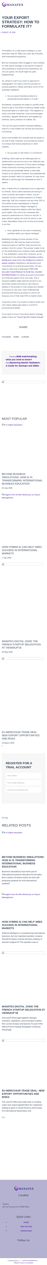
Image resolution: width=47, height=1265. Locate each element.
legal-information (29, 1260)
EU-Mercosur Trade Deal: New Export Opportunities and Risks (21, 735)
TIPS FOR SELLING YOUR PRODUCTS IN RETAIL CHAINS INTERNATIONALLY (22, 272)
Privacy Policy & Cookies (23, 1263)
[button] (6, 335)
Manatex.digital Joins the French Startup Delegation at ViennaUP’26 (21, 644)
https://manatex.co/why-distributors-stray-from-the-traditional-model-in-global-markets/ (23, 260)
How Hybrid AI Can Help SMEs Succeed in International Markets (22, 550)
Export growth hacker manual (30, 317)
